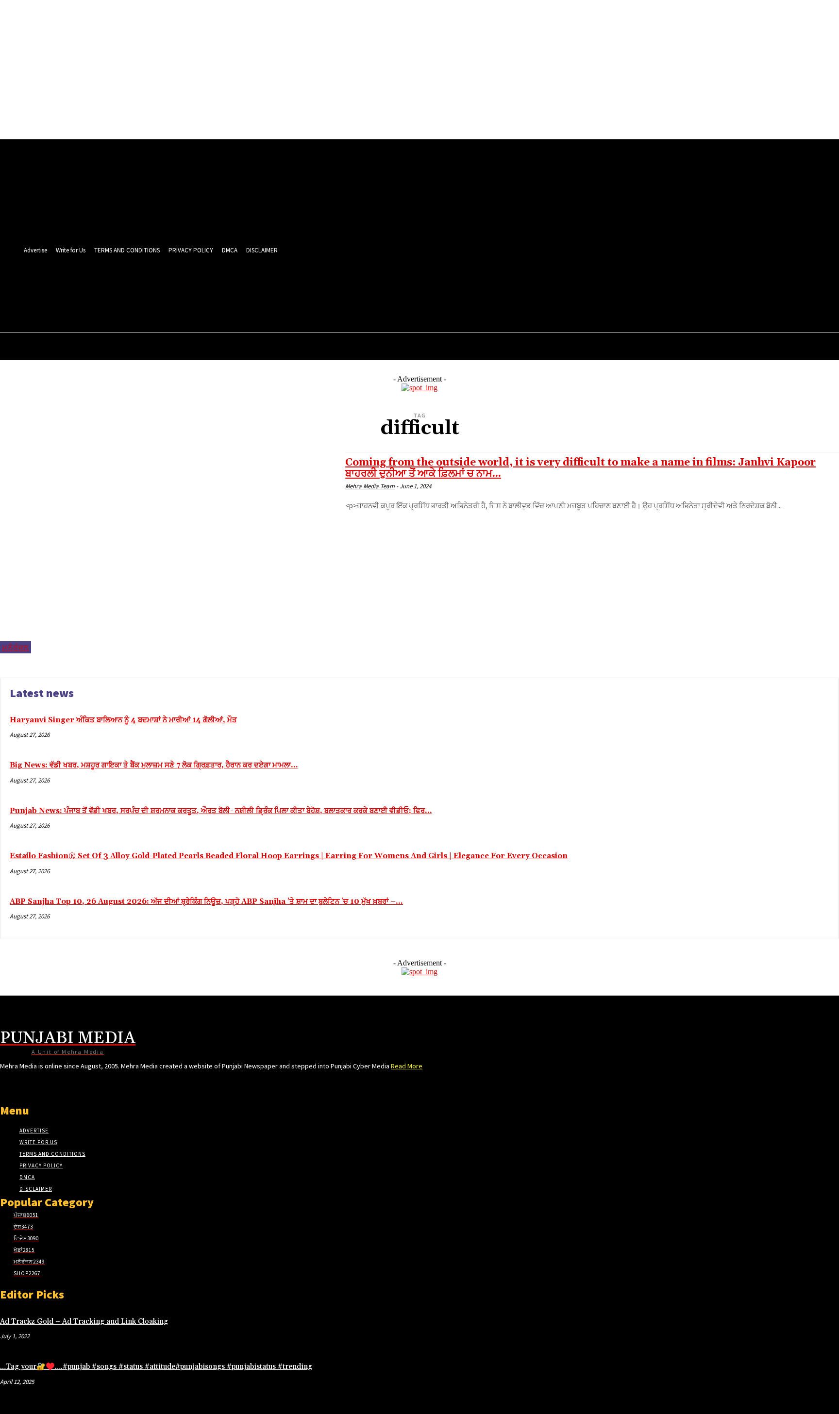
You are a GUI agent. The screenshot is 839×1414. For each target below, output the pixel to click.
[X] (380, 285)
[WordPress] (398, 285)
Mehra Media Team (370, 486)
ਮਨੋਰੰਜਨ (15, 647)
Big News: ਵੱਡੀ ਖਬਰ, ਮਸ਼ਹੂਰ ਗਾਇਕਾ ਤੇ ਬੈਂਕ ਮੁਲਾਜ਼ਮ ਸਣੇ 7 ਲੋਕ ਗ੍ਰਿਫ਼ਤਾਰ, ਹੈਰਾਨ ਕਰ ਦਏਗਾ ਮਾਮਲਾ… (154, 765)
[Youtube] (416, 285)
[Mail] (344, 285)
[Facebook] (308, 285)
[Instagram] (326, 285)
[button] (413, 306)
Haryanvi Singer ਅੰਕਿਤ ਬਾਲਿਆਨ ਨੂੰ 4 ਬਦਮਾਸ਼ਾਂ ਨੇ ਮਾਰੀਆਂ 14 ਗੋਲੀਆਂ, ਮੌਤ (123, 720)
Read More (406, 1066)
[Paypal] (362, 285)
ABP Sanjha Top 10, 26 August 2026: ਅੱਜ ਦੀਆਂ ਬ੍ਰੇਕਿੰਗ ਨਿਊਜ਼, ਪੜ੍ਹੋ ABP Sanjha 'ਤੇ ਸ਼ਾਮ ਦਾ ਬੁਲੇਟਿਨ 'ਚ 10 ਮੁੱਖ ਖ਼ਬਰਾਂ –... (206, 901)
